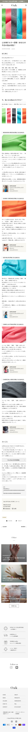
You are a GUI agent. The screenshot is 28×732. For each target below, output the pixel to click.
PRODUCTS (17, 698)
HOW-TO (5, 704)
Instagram (7, 508)
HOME (4, 694)
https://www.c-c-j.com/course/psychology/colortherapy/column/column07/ (14, 490)
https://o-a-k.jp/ (7, 504)
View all (14, 606)
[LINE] (17, 667)
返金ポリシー (6, 713)
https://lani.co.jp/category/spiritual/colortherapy (12, 493)
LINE (15, 508)
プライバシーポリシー (20, 712)
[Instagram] (11, 667)
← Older (4, 526)
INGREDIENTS (17, 701)
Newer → (24, 526)
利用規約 (17, 713)
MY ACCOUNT (17, 707)
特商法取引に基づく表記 (8, 712)
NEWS (4, 698)
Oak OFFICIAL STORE (13, 718)
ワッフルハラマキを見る (13, 460)
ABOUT (16, 694)
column (4, 517)
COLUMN (5, 701)
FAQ (15, 704)
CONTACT (5, 707)
